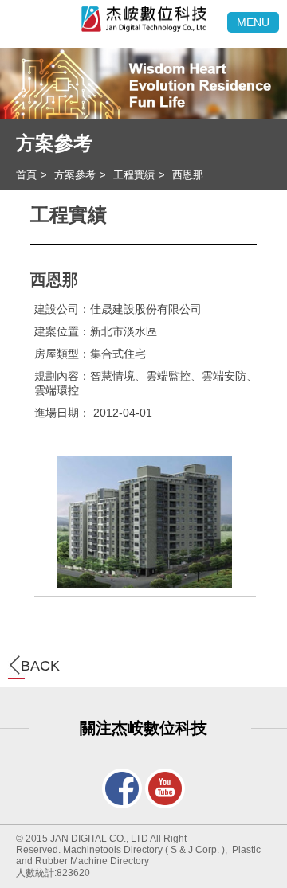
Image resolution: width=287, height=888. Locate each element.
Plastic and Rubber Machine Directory (138, 855)
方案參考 (54, 143)
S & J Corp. (195, 849)
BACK (40, 666)
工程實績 (134, 175)
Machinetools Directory (113, 849)
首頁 (26, 175)
